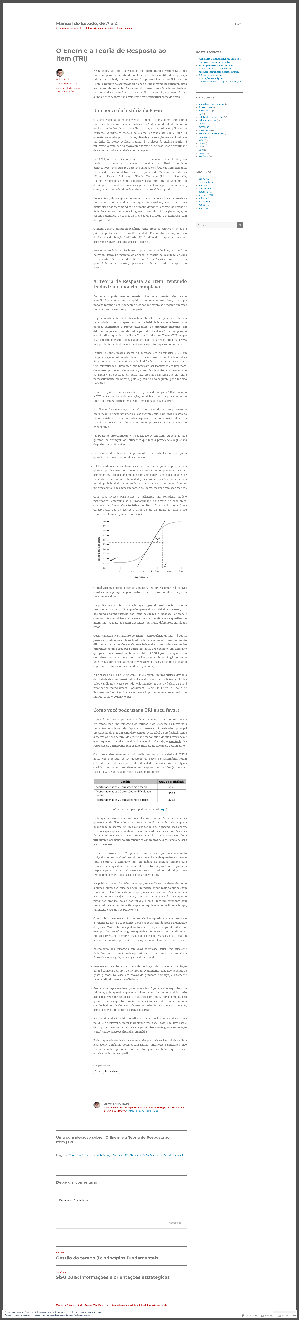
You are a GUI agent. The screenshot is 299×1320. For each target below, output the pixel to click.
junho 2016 (204, 201)
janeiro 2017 (205, 188)
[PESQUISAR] (240, 225)
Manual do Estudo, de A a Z (87, 23)
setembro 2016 (206, 195)
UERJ (201, 143)
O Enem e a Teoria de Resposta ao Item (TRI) (220, 81)
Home (239, 24)
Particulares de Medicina (211, 133)
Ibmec (202, 123)
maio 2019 (204, 179)
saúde (201, 140)
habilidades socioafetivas (211, 117)
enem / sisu (204, 110)
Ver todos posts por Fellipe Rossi (142, 1111)
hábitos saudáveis (207, 120)
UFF (201, 146)
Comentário (175, 1222)
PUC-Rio (203, 137)
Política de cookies (82, 1315)
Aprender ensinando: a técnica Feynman (219, 72)
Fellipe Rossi (62, 79)
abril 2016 (204, 208)
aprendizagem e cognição (211, 104)
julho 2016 (204, 198)
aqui (163, 809)
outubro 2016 (205, 192)
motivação (204, 127)
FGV (201, 114)
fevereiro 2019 (206, 182)
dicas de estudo (64, 88)
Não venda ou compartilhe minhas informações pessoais (139, 1305)
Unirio (202, 153)
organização (67, 91)
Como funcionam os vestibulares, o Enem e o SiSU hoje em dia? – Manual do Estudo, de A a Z (126, 1155)
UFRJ (201, 150)
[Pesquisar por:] (216, 225)
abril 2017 (203, 185)
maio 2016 (204, 205)
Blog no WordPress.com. (97, 1305)
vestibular (204, 156)
